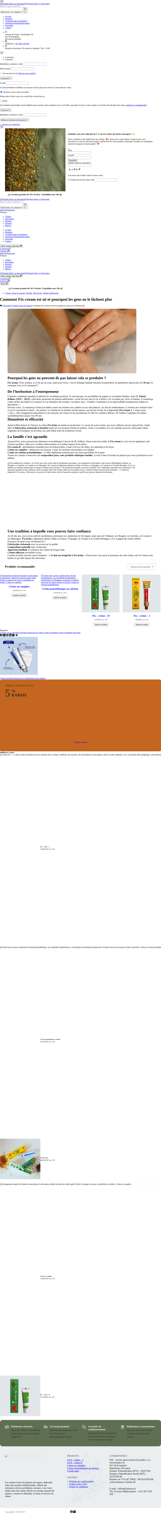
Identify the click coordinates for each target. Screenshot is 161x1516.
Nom (70, 150)
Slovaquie (75, 633)
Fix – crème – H (101, 615)
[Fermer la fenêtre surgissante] (2, 127)
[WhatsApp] (13, 636)
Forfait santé (73, 1471)
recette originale (64, 633)
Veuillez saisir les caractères (79, 163)
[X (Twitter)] (4, 636)
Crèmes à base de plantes (15, 293)
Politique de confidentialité (81, 1481)
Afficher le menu (80, 742)
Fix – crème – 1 (142, 615)
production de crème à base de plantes (41, 633)
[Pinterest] (7, 636)
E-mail (71, 155)
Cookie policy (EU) (78, 1484)
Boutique (8, 232)
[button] (80, 212)
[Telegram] (16, 636)
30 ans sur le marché (9, 633)
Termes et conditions (78, 1486)
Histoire (29, 293)
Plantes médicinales (50, 293)
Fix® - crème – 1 (75, 1460)
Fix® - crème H (74, 1462)
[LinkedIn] (10, 636)
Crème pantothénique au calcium (60, 588)
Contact (8, 241)
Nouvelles (9, 239)
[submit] (69, 148)
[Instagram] (74, 1512)
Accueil (8, 230)
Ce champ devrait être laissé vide (81, 180)
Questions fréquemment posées (17, 237)
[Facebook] (1, 636)
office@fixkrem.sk (7, 210)
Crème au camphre (19, 586)
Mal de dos (37, 293)
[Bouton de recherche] (25, 206)
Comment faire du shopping (16, 234)
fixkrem (21, 633)
